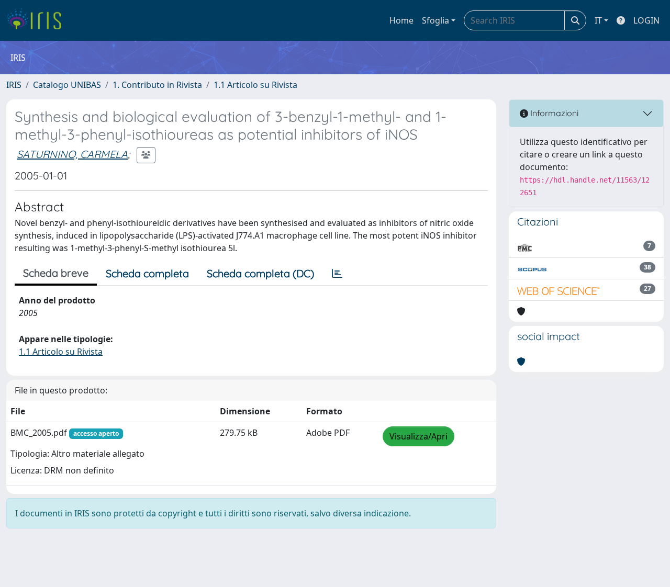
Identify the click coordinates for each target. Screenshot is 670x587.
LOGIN (646, 20)
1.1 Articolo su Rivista (255, 85)
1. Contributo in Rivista (157, 85)
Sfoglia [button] (435, 20)
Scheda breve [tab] (55, 272)
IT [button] (598, 20)
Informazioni (553, 113)
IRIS (13, 85)
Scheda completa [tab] (147, 273)
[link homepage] (38, 20)
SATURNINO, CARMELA (72, 154)
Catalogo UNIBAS (67, 85)
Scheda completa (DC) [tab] (260, 273)
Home (401, 20)
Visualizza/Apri (418, 436)
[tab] (337, 274)
